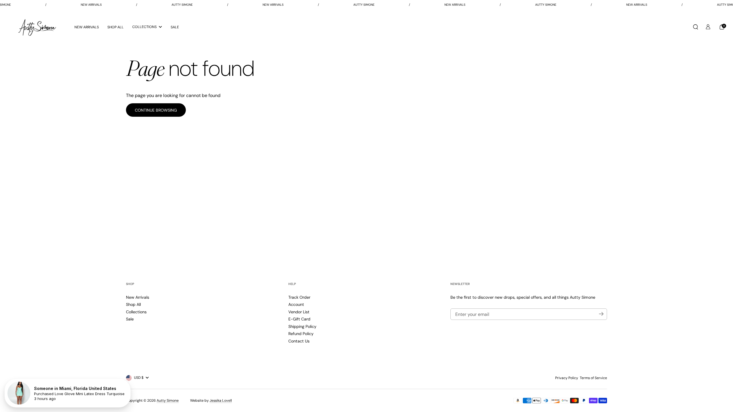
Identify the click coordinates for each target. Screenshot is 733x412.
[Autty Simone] (37, 27)
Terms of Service (593, 378)
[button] (695, 26)
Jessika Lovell (221, 400)
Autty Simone (168, 400)
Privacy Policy (566, 378)
